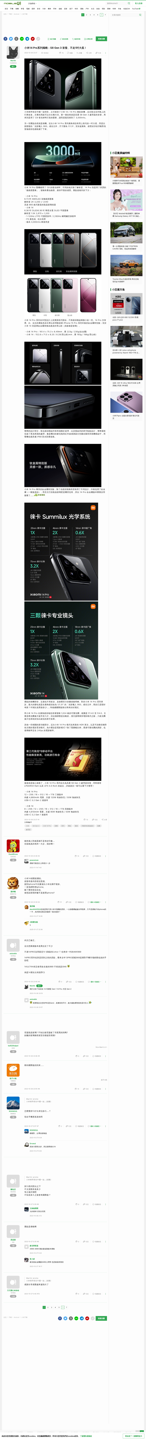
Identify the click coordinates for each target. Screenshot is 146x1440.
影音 (38, 9)
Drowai (33, 1143)
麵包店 (13, 1189)
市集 (119, 9)
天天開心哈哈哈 (13, 1290)
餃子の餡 (13, 1078)
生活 (92, 9)
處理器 (28, 829)
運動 (81, 9)
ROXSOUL (13, 1111)
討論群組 (31, 3)
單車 (54, 9)
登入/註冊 (138, 3)
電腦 (27, 9)
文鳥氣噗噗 (34, 1208)
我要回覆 (101, 39)
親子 (71, 9)
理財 (103, 9)
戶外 (87, 9)
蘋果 (33, 9)
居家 (65, 9)
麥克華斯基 (34, 1246)
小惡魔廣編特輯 (121, 152)
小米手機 (24, 14)
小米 (27, 826)
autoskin (13, 953)
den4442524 (35, 909)
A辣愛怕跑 (34, 922)
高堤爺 (13, 1240)
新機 (56, 826)
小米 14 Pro (47, 826)
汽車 (44, 9)
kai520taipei (13, 1046)
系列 (62, 826)
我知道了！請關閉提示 (133, 1436)
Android (16, 14)
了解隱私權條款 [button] (86, 1436)
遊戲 (60, 9)
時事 (114, 9)
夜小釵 (32, 1259)
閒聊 (108, 9)
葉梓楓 (13, 891)
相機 (17, 9)
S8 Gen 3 (36, 826)
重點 (69, 826)
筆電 (22, 9)
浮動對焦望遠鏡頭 (88, 826)
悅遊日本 (126, 9)
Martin (13, 60)
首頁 (6, 9)
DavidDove (13, 854)
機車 (49, 9)
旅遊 (98, 9)
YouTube (135, 9)
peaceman (34, 860)
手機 (11, 9)
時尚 (76, 9)
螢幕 (76, 826)
